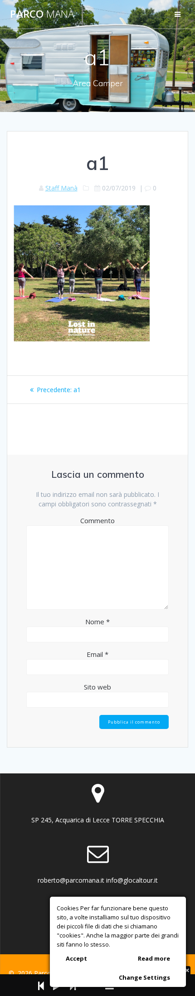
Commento (97, 520)
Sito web (97, 686)
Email (97, 654)
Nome (97, 621)
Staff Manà (61, 188)
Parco (42, 14)
